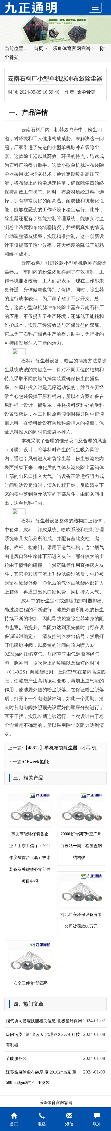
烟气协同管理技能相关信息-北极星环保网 (44, 1021)
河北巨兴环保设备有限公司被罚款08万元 (81, 920)
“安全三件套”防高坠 (30, 983)
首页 (38, 48)
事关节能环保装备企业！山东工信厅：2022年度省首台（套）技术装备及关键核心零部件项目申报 (30, 858)
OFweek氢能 (36, 761)
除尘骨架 (86, 92)
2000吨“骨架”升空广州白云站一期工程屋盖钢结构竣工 (81, 846)
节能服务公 (16, 1058)
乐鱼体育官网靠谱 (72, 48)
